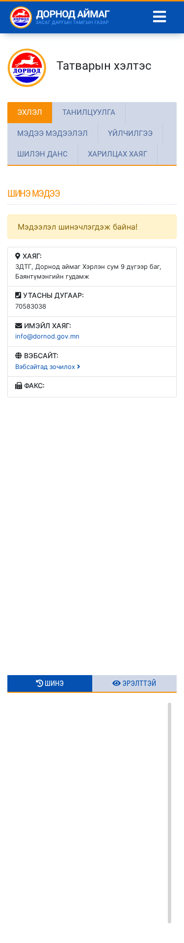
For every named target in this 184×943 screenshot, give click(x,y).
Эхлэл (29, 112)
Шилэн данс (42, 154)
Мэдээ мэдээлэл (52, 133)
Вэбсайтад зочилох (46, 366)
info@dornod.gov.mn (47, 336)
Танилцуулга (88, 112)
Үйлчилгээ (130, 133)
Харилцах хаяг (117, 154)
